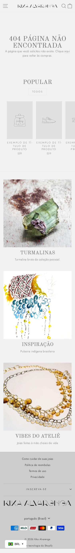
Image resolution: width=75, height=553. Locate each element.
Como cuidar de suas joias (37, 459)
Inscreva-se (36, 489)
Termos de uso (37, 471)
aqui (67, 51)
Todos (37, 91)
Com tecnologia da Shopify (37, 545)
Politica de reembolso (37, 465)
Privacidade (37, 477)
